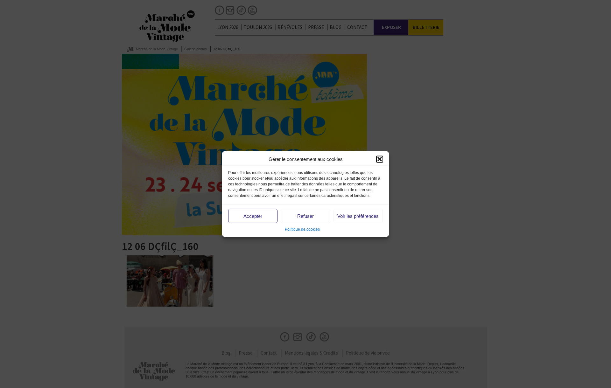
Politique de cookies (302, 229)
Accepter (252, 215)
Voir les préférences (358, 215)
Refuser (305, 215)
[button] (379, 159)
